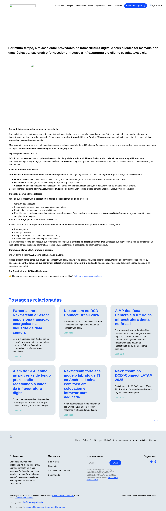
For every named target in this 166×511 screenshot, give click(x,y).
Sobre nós (59, 6)
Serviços (69, 6)
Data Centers (80, 6)
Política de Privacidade (63, 496)
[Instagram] (151, 461)
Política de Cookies (24, 498)
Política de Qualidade (33, 502)
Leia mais (17, 356)
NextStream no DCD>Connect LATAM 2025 (134, 375)
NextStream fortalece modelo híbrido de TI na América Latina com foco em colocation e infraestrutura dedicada (82, 384)
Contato (118, 6)
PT (159, 6)
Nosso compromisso (96, 6)
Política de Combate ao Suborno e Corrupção (44, 507)
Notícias (110, 6)
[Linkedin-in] (155, 461)
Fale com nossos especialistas (88, 276)
